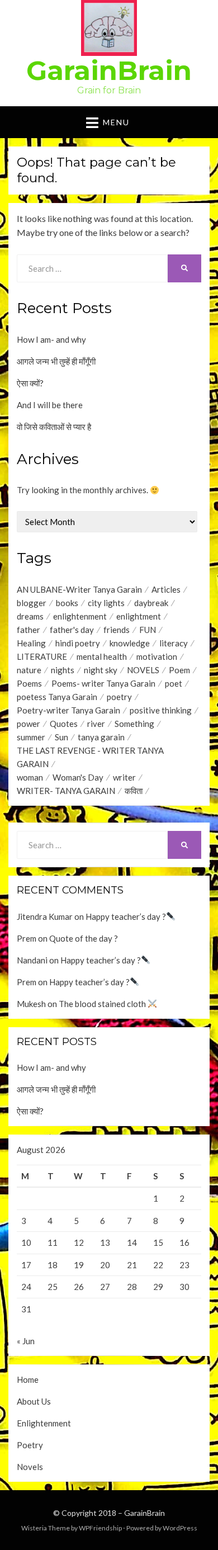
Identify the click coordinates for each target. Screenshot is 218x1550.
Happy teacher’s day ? (126, 916)
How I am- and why (51, 339)
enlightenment (80, 616)
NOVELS (143, 670)
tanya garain (101, 737)
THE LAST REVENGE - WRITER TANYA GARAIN (90, 757)
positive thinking (161, 710)
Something (134, 724)
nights (62, 670)
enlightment (138, 616)
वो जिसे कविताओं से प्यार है (54, 427)
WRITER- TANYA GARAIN (66, 791)
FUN (147, 630)
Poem (179, 670)
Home (28, 1379)
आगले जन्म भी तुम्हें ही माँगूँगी (56, 361)
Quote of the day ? (83, 938)
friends (116, 630)
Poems (29, 683)
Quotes (64, 724)
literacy (173, 643)
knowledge (130, 643)
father (28, 630)
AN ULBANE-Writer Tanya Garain (79, 589)
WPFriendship (100, 1528)
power (28, 724)
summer (31, 737)
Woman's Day (78, 777)
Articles (166, 589)
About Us (34, 1401)
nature (29, 670)
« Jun (26, 1341)
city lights (106, 603)
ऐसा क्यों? (30, 383)
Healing (31, 643)
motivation (156, 656)
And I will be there (50, 405)
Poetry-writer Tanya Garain (68, 710)
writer (124, 777)
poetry (119, 697)
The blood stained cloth (103, 1004)
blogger (31, 603)
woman (30, 777)
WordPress (180, 1528)
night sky (100, 670)
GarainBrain (109, 70)
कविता (134, 791)
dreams (30, 616)
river (96, 724)
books (67, 603)
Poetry (30, 1445)
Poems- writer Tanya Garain (103, 683)
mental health (102, 656)
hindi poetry (77, 643)
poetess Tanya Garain (57, 697)
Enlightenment (44, 1423)
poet (173, 683)
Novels (30, 1467)
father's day (72, 630)
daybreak (151, 603)
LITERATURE (42, 656)
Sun (61, 737)
